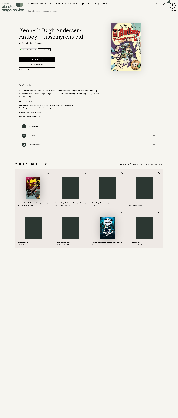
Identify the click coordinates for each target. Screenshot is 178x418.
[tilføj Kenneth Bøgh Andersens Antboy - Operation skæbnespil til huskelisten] (48, 173)
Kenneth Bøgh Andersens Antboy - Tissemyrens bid (58, 105)
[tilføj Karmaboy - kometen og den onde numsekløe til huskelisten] (122, 173)
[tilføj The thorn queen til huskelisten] (159, 212)
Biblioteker (33, 3)
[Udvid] (54, 108)
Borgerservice (101, 3)
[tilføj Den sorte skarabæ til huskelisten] (159, 173)
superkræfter (38, 112)
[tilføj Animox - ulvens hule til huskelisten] (85, 212)
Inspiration (55, 3)
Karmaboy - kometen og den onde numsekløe (104, 203)
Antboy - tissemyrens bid (36, 105)
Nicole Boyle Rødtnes (136, 205)
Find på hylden (37, 65)
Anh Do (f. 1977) (22, 245)
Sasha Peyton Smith (135, 245)
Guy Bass (95, 245)
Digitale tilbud (86, 3)
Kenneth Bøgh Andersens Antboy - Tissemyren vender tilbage (70, 203)
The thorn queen (135, 243)
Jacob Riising (96, 205)
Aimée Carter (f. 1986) (61, 245)
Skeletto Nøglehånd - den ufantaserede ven (107, 243)
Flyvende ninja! (22, 243)
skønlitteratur (36, 116)
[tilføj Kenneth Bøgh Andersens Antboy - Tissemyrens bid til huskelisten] (20, 24)
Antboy (30, 102)
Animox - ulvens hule (62, 243)
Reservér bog (37, 59)
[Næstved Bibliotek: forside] (13, 7)
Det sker (44, 3)
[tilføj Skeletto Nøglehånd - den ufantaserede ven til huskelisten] (122, 212)
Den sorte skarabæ (135, 203)
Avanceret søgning (160, 11)
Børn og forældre (69, 3)
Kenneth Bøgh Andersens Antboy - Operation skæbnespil (35, 108)
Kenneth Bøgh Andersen (32, 43)
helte (32, 112)
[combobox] (89, 11)
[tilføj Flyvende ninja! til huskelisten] (48, 212)
